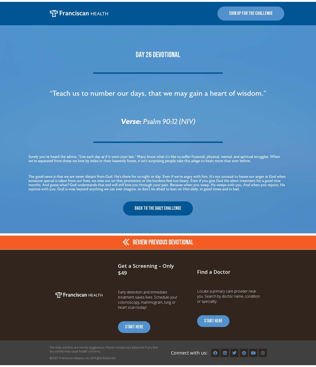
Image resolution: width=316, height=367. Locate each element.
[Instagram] (263, 353)
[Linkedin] (225, 353)
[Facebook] (215, 353)
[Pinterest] (244, 353)
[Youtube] (253, 353)
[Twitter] (234, 353)
